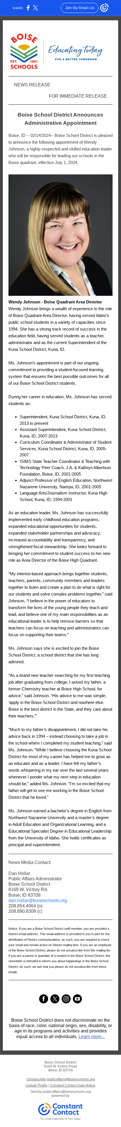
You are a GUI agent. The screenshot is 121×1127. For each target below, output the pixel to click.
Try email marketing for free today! (60, 1118)
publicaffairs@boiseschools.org (67, 1092)
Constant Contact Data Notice (72, 1085)
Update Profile (37, 1085)
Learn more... (92, 1036)
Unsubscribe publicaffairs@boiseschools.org (60, 1079)
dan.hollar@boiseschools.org (37, 900)
